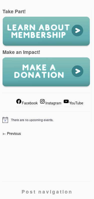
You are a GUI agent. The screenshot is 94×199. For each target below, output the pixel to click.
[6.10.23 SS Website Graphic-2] (47, 154)
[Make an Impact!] (46, 71)
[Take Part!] (46, 31)
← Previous (12, 133)
